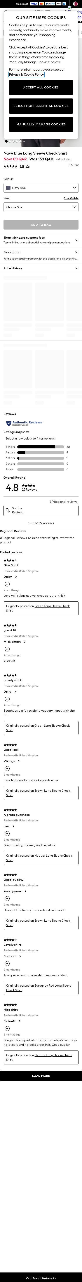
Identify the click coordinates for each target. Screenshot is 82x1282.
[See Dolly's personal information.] (15, 691)
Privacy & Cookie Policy (26, 75)
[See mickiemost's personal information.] (24, 641)
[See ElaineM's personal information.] (19, 1021)
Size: (6, 198)
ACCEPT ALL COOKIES (41, 87)
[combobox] (41, 188)
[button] (6, 141)
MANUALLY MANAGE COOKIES (41, 124)
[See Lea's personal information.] (13, 826)
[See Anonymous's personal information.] (25, 891)
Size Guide (71, 198)
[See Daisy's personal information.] (15, 576)
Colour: (8, 179)
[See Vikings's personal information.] (18, 761)
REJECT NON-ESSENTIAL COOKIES (41, 106)
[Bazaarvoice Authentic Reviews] (25, 423)
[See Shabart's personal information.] (20, 956)
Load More (41, 1076)
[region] (41, 75)
